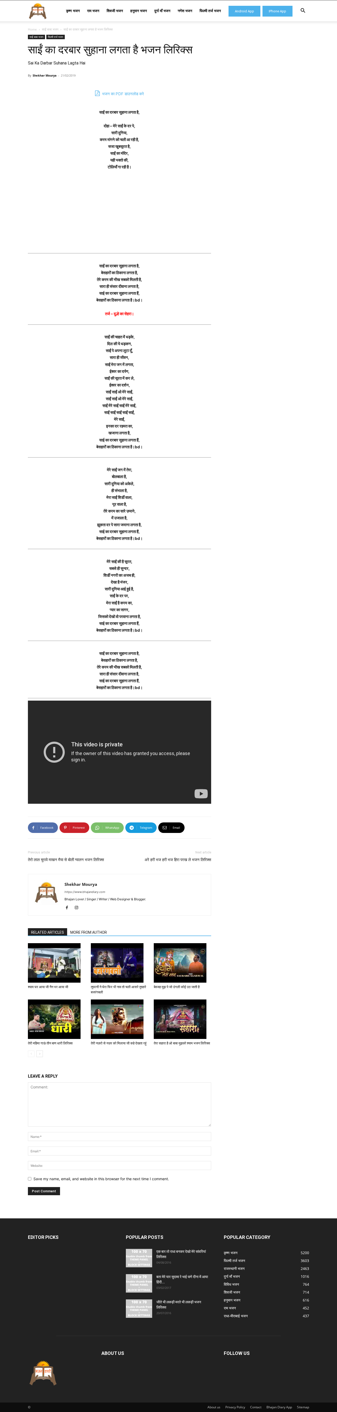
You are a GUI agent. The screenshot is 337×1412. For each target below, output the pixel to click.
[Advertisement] (119, 214)
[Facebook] (69, 908)
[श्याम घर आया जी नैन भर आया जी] (56, 963)
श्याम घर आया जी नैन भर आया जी (48, 987)
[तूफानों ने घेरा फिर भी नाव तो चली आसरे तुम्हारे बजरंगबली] (119, 963)
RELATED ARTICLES (47, 932)
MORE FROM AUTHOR (88, 932)
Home (32, 29)
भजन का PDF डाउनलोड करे (122, 93)
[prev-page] (31, 1054)
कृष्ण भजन (73, 10)
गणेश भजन (185, 10)
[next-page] (39, 1054)
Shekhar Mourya (45, 75)
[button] (302, 11)
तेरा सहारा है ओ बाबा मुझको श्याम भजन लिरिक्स (182, 1043)
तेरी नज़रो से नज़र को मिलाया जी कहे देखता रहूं (118, 1043)
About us (213, 1407)
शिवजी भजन (115, 10)
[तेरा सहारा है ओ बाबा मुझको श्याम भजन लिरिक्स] (182, 1019)
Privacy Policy (235, 1407)
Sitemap (303, 1407)
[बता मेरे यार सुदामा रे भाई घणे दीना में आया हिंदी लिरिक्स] (139, 1283)
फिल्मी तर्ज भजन (210, 10)
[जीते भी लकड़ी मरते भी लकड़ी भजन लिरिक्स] (139, 1308)
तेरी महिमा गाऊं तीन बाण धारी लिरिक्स (50, 1043)
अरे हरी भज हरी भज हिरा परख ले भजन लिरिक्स (178, 859)
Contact (255, 1407)
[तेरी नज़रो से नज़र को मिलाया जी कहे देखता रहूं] (119, 1019)
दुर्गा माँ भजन (162, 10)
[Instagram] (78, 908)
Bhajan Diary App (279, 1407)
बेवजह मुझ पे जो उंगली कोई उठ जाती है (177, 987)
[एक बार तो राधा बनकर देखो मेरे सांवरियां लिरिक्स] (139, 1258)
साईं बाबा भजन (50, 29)
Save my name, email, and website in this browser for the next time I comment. (101, 1179)
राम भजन (93, 10)
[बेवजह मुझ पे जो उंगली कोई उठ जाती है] (182, 963)
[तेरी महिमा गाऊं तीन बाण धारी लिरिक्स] (56, 1019)
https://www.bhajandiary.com (85, 892)
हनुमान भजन (138, 10)
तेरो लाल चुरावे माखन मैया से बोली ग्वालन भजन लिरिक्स (66, 859)
